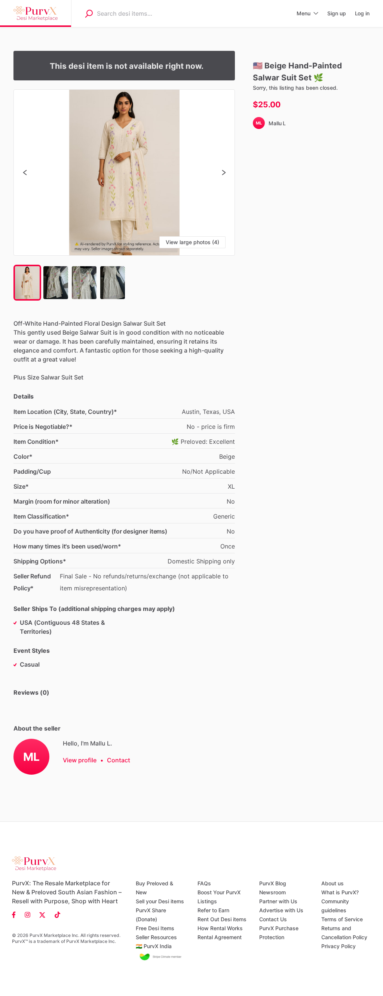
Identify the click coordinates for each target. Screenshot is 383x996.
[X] (42, 914)
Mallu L (277, 123)
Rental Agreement (219, 937)
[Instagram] (27, 914)
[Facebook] (16, 914)
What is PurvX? (340, 892)
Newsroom (272, 892)
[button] (124, 172)
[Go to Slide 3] (84, 283)
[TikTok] (55, 914)
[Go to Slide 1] (27, 283)
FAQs (204, 883)
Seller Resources (156, 937)
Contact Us (273, 919)
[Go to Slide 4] (112, 283)
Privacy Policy (338, 946)
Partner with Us (278, 901)
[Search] (88, 13)
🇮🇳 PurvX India (154, 946)
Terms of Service (342, 919)
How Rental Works (220, 928)
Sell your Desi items (160, 901)
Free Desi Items (155, 928)
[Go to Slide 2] (56, 283)
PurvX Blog (272, 883)
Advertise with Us (281, 910)
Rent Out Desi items (221, 919)
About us (332, 883)
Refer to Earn (213, 910)
